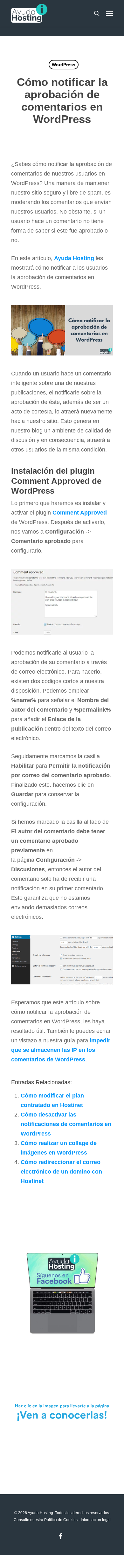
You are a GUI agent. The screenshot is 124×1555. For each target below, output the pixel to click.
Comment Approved (79, 512)
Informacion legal (96, 1520)
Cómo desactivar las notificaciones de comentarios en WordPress (66, 1124)
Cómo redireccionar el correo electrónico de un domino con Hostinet (61, 1171)
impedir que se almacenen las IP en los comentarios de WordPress (60, 1050)
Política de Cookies (61, 1520)
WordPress (63, 64)
